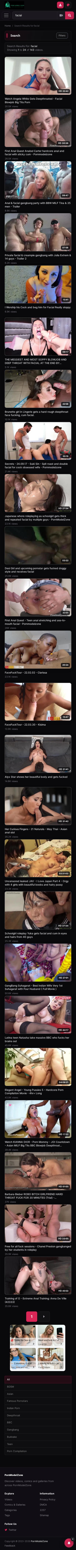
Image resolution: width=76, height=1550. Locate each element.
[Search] (69, 15)
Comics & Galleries (15, 1504)
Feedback (10, 1545)
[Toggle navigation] (6, 15)
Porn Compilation (17, 1451)
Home (8, 25)
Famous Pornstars (17, 1400)
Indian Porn (13, 1408)
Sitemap (44, 1515)
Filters (62, 35)
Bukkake (12, 1436)
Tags (7, 1515)
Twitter (12, 1530)
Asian (10, 1393)
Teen (10, 1444)
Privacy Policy (47, 1499)
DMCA (43, 1504)
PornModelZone (14, 1475)
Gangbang (13, 1429)
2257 (43, 1510)
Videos (8, 1499)
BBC (9, 1422)
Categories (11, 1510)
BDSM (10, 1386)
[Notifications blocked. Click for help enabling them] (69, 1543)
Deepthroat (13, 1415)
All (8, 1379)
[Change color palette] (68, 5)
